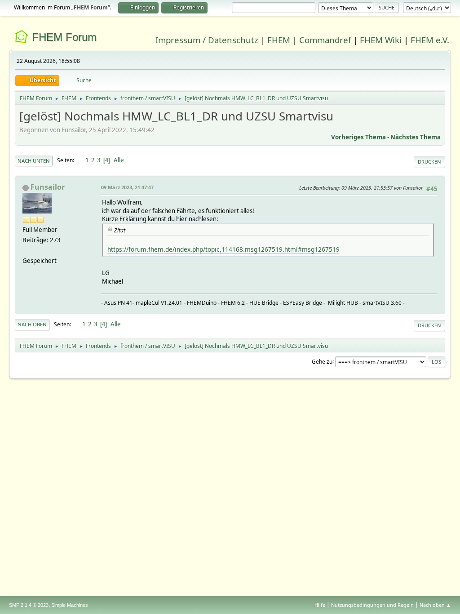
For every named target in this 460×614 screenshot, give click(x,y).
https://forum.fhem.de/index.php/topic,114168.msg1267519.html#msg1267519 (223, 249)
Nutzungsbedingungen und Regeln (372, 604)
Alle (119, 160)
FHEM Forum (64, 37)
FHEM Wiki (381, 39)
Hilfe (319, 604)
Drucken (429, 161)
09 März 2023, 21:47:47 (127, 187)
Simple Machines (69, 605)
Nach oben (32, 324)
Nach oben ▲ (435, 604)
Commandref (325, 39)
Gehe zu (322, 361)
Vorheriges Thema (358, 137)
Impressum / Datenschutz (206, 39)
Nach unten (34, 160)
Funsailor (48, 187)
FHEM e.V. (430, 39)
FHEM (278, 39)
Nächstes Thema (415, 137)
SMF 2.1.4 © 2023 (29, 605)
